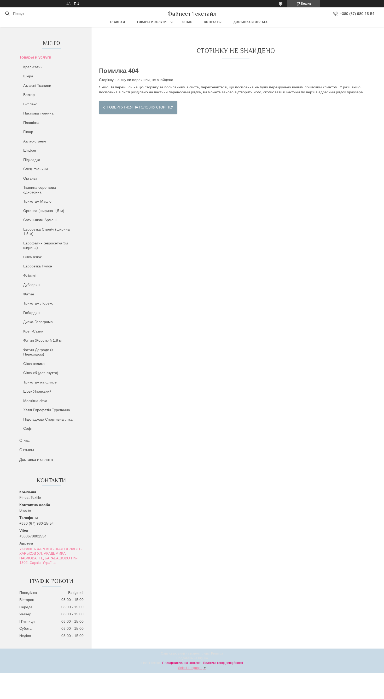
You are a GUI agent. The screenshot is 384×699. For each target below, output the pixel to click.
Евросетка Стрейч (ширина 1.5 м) (46, 231)
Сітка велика (34, 364)
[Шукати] (7, 13)
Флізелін (30, 275)
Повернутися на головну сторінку (140, 107)
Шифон (29, 150)
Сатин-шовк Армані (39, 220)
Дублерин (31, 285)
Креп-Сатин (33, 331)
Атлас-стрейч (34, 141)
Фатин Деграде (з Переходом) (38, 352)
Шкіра (28, 76)
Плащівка (31, 123)
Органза (30, 178)
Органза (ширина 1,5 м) (43, 211)
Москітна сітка (35, 401)
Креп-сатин (33, 67)
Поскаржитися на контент (181, 663)
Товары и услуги (152, 22)
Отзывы (26, 450)
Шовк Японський (37, 391)
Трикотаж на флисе (40, 382)
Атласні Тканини (37, 85)
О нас (187, 22)
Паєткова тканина (38, 113)
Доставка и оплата (251, 22)
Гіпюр (28, 132)
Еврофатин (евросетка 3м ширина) (45, 245)
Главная (117, 22)
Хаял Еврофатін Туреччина (46, 410)
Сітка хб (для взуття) (40, 373)
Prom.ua (217, 653)
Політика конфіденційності (223, 663)
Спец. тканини (35, 169)
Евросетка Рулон (37, 266)
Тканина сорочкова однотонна (39, 189)
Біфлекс (30, 104)
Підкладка (31, 160)
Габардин (31, 313)
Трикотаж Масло (37, 201)
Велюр (29, 95)
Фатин (28, 294)
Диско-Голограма (38, 322)
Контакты (213, 22)
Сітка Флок (32, 257)
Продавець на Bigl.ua (192, 658)
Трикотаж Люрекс (38, 303)
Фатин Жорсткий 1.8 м (42, 340)
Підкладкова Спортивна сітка (48, 419)
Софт (28, 428)
